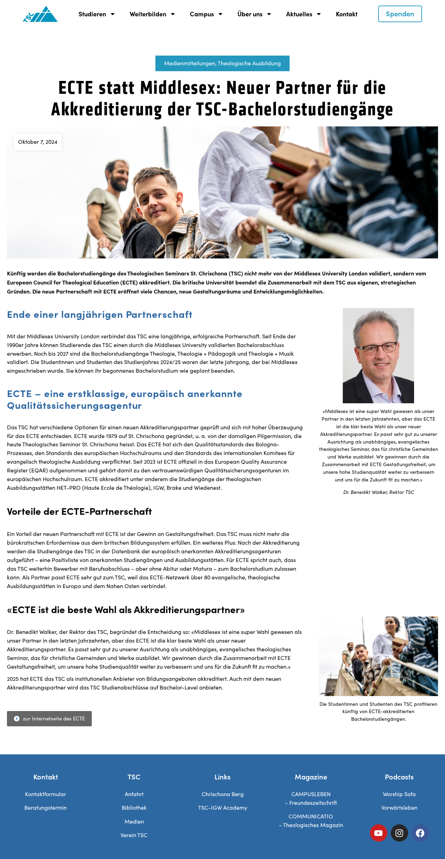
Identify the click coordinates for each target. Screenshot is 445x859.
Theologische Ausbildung (249, 63)
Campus (202, 13)
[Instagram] (399, 833)
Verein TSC (134, 835)
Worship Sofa (399, 794)
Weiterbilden (148, 13)
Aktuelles (299, 13)
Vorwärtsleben (399, 807)
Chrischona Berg (223, 794)
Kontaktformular (45, 794)
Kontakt (346, 13)
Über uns (249, 13)
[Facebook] (420, 833)
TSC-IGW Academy (222, 807)
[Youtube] (378, 833)
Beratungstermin (45, 807)
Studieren (92, 13)
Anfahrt (134, 794)
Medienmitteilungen (189, 63)
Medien (134, 821)
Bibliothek (134, 807)
